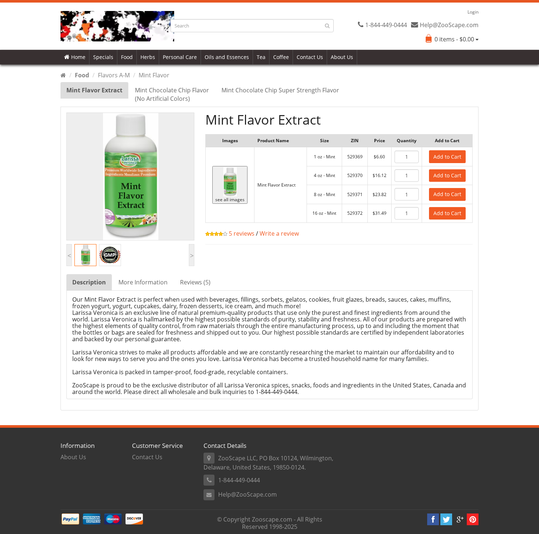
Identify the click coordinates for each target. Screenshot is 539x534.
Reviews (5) (195, 282)
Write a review (279, 233)
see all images (230, 199)
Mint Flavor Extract (94, 90)
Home (77, 57)
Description (89, 282)
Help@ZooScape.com (247, 494)
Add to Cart (447, 156)
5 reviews (240, 233)
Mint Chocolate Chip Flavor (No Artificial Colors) (172, 94)
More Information (143, 282)
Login (472, 12)
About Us (342, 57)
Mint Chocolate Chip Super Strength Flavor (280, 90)
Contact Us (310, 57)
